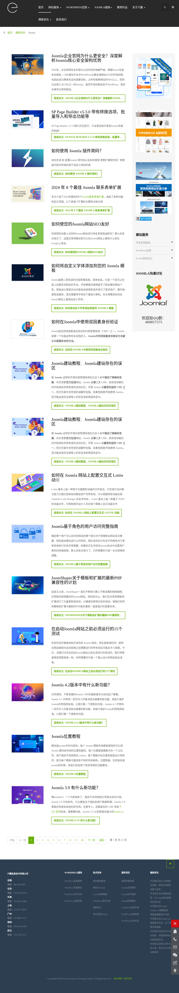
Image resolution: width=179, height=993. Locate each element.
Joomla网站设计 (144, 258)
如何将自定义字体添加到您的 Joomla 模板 (87, 268)
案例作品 (122, 7)
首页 (41, 7)
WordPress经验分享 (101, 901)
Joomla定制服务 (128, 888)
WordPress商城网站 (73, 888)
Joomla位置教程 (65, 736)
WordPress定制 (77, 7)
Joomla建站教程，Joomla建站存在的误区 (86, 365)
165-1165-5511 (17, 935)
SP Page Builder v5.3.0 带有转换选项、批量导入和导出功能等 (88, 114)
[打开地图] (175, 970)
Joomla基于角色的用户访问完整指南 (84, 526)
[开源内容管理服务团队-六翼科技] (12, 7)
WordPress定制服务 (73, 881)
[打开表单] (175, 963)
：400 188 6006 (16, 884)
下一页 (91, 840)
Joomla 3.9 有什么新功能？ (75, 787)
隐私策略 (118, 978)
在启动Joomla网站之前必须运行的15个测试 (86, 631)
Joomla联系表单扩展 (93, 196)
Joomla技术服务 (128, 894)
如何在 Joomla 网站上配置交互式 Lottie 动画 (87, 477)
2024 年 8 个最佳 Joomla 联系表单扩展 (86, 187)
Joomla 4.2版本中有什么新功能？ (81, 685)
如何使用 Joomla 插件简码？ (77, 150)
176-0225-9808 (17, 901)
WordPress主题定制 (73, 901)
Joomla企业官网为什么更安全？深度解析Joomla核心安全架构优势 (86, 58)
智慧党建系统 (127, 881)
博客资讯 (43, 19)
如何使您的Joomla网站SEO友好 (80, 224)
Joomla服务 (102, 7)
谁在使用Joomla (100, 914)
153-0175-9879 (17, 910)
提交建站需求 (99, 881)
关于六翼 (138, 7)
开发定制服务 (143, 242)
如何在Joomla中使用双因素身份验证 (84, 321)
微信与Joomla (99, 888)
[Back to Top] (170, 863)
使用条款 (128, 978)
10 (82, 840)
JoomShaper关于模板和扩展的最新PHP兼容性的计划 (86, 580)
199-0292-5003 (17, 926)
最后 (101, 840)
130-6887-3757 (17, 918)
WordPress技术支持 (73, 894)
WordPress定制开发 (130, 907)
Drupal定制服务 (128, 901)
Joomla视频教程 (100, 894)
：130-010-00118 (17, 893)
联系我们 (61, 19)
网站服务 (54, 7)
